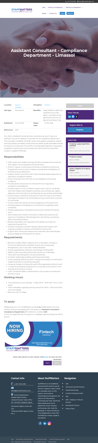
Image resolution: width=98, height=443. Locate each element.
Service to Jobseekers (73, 8)
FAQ (67, 396)
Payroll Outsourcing (72, 390)
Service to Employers (55, 8)
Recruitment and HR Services (75, 386)
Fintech (47, 105)
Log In (62, 13)
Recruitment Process (72, 405)
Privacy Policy (70, 408)
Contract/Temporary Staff (74, 393)
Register (70, 13)
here (46, 357)
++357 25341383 (20, 383)
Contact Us (53, 14)
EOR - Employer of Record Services (74, 401)
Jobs (44, 8)
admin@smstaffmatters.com (21, 390)
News (44, 14)
